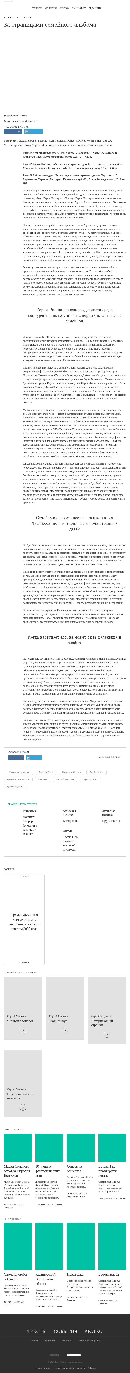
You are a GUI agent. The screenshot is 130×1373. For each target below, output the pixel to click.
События (51, 8)
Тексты (37, 8)
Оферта (92, 1367)
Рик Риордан (96, 772)
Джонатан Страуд (71, 772)
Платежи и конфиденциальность (69, 1367)
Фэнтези (42, 779)
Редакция (95, 8)
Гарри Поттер (90, 779)
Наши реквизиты (42, 1367)
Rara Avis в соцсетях (90, 1340)
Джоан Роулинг (15, 786)
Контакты (50, 1340)
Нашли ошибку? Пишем (109, 757)
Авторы (34, 1340)
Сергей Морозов (65, 779)
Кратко (64, 8)
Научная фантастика (19, 772)
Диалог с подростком (18, 779)
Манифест (79, 8)
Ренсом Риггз (46, 772)
